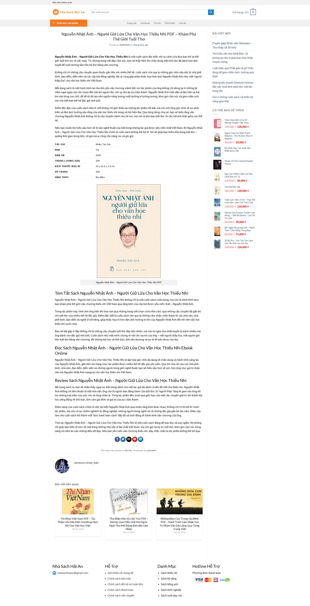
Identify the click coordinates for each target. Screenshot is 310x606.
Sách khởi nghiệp (171, 590)
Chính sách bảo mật (119, 578)
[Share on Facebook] (117, 439)
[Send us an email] (256, 2)
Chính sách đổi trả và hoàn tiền (125, 584)
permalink (151, 450)
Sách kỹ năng (168, 578)
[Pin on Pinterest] (134, 439)
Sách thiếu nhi (169, 573)
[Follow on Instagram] (249, 2)
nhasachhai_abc (140, 45)
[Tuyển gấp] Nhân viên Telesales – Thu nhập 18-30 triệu (232, 45)
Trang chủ (131, 23)
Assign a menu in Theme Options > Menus (205, 2)
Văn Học (128, 450)
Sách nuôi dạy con (171, 595)
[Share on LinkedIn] (140, 439)
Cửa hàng (145, 23)
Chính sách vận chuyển (121, 595)
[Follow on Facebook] (246, 2)
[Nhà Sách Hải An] (68, 12)
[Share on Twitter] (123, 439)
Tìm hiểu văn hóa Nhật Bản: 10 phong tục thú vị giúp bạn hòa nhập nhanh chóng (232, 57)
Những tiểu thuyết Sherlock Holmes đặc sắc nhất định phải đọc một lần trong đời (232, 86)
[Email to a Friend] (129, 439)
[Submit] (211, 12)
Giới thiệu (170, 23)
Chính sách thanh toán (120, 590)
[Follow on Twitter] (252, 2)
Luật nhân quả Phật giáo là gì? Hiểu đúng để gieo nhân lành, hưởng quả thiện (233, 72)
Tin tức (157, 23)
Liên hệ (182, 23)
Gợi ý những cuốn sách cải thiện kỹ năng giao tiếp (232, 99)
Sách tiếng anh (169, 584)
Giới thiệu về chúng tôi (120, 573)
